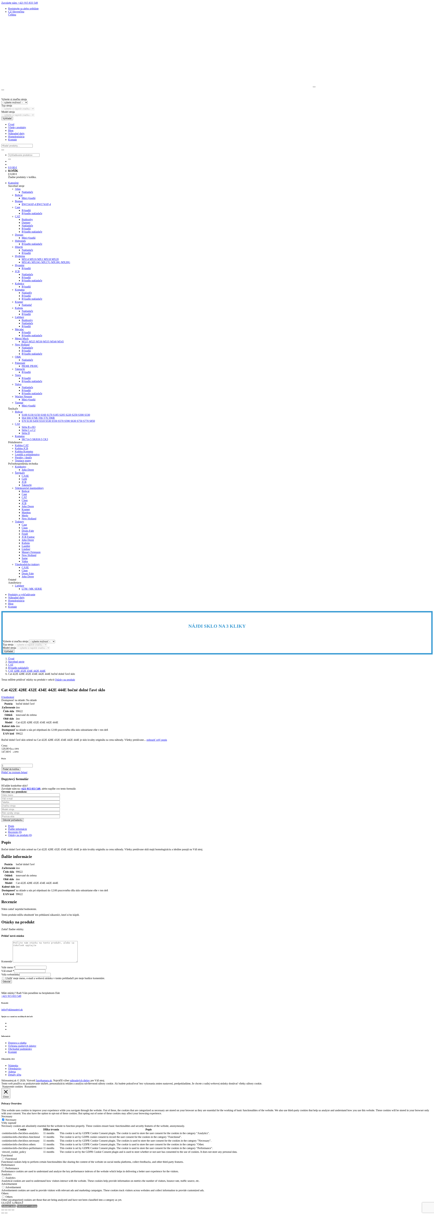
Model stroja (8, 111)
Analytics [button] (6, 1174)
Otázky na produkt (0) (20, 835)
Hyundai (19, 265)
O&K (18, 356)
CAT (17, 216)
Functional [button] (7, 1155)
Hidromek (20, 240)
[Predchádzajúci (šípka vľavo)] (2, 1212)
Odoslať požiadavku (12, 820)
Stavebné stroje (16, 661)
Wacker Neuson (23, 396)
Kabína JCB (21, 448)
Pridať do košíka (11, 769)
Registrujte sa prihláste (23, 8)
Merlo (25, 515)
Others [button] (4, 1193)
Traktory (19, 521)
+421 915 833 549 (11, 996)
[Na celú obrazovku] (6, 1209)
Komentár (6, 961)
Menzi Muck (22, 338)
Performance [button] (8, 1164)
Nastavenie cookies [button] (12, 1086)
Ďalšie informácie (17, 829)
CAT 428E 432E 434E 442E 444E (27, 670)
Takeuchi (20, 369)
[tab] (220, 826)
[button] (16, 11)
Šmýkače (20, 472)
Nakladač (27, 304)
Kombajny (20, 466)
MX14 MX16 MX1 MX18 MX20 (40, 259)
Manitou (26, 512)
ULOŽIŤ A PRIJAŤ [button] (12, 1202)
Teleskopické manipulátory (29, 488)
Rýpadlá (26, 210)
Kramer (19, 301)
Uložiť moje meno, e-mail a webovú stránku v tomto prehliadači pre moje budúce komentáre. (55, 978)
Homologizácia (16, 136)
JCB (17, 271)
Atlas (18, 189)
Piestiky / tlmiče (23, 457)
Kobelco (19, 283)
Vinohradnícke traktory (27, 564)
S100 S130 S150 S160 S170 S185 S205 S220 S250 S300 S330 (56, 414)
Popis (11, 826)
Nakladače (27, 192)
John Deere (28, 469)
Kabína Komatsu (24, 451)
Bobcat (19, 195)
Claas (25, 500)
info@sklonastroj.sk (12, 1009)
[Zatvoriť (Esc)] (13, 1209)
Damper (26, 222)
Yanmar (19, 402)
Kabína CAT (22, 445)
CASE (25, 475)
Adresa (12, 1071)
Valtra (25, 561)
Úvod (11, 124)
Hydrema (20, 256)
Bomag (19, 201)
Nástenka (13, 1065)
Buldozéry (27, 219)
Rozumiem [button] (30, 1086)
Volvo (18, 384)
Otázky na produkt (65, 679)
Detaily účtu (14, 1074)
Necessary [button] (6, 1116)
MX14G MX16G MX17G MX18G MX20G (46, 262)
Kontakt (12, 139)
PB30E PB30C (30, 366)
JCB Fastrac (28, 536)
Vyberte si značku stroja (14, 99)
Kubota (19, 308)
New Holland (22, 344)
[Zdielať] (9, 1209)
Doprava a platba (17, 1042)
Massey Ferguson (31, 552)
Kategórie (13, 182)
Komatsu (20, 289)
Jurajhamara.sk (44, 1080)
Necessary (10, 1119)
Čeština (12, 14)
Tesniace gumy (23, 460)
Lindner (26, 549)
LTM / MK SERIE (32, 588)
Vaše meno (8, 967)
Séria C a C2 (28, 430)
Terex (18, 375)
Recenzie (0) (15, 832)
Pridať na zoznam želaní (14, 772)
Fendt (25, 533)
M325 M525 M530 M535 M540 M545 (43, 341)
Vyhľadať (7, 118)
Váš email (7, 970)
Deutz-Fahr (28, 530)
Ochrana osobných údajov (22, 1045)
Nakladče (27, 292)
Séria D (26, 433)
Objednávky (14, 1068)
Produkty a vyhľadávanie (21, 594)
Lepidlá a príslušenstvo (27, 454)
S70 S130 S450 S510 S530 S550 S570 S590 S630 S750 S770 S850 (58, 420)
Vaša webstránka (10, 974)
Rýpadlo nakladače (32, 213)
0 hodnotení (7, 697)
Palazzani (20, 362)
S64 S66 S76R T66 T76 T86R (38, 417)
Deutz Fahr (28, 573)
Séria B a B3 (28, 427)
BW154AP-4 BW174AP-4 (36, 204)
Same (25, 558)
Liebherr (19, 317)
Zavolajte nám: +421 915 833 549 (19, 2)
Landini (26, 546)
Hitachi (19, 247)
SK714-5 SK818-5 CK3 (35, 439)
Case (17, 207)
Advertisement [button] (9, 1183)
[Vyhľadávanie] (2, 149)
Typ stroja (6, 105)
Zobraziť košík (9, 1206)
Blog (10, 130)
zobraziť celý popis (156, 739)
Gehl (24, 478)
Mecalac (19, 329)
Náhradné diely (16, 133)
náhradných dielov (80, 1080)
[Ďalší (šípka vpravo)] (6, 1212)
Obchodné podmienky (20, 1048)
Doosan (19, 234)
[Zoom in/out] (2, 1209)
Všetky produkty (17, 127)
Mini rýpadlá (28, 198)
